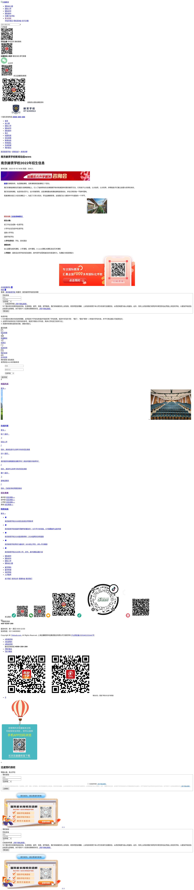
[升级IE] (19, 759)
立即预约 (5, 789)
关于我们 (8, 579)
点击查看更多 (7, 287)
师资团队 (8, 143)
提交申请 (4, 377)
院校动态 (4, 509)
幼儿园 (7, 123)
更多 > (3, 388)
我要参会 (22, 579)
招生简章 (8, 138)
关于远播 (25, 21)
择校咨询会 (17, 21)
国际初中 (8, 11)
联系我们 (29, 579)
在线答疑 (8, 145)
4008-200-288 (19, 117)
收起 (3, 290)
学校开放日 (9, 21)
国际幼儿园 (9, 6)
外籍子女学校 (10, 16)
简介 (6, 133)
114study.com (16, 635)
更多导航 (8, 18)
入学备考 (8, 575)
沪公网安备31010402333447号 (82, 635)
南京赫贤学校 (6, 152)
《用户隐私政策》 (21, 304)
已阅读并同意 (16, 304)
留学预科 (8, 567)
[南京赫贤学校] (25, 115)
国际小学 (8, 9)
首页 (6, 121)
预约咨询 (5, 311)
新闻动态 (8, 140)
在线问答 (4, 426)
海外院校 (8, 572)
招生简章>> (10, 497)
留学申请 (8, 570)
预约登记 (8, 148)
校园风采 (8, 135)
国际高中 (8, 13)
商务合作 (15, 579)
